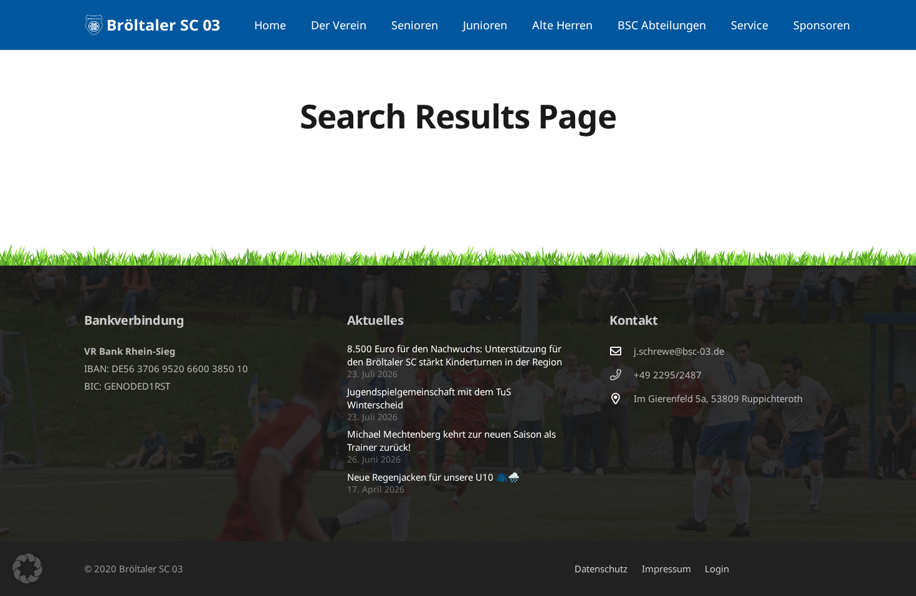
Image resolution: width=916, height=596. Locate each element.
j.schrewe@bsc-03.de (679, 351)
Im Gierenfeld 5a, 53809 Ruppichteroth (718, 398)
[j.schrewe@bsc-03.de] (621, 351)
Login (717, 568)
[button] (373, 25)
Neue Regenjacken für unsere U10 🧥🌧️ (433, 477)
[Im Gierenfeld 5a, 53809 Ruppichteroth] (621, 398)
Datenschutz (601, 568)
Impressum (666, 568)
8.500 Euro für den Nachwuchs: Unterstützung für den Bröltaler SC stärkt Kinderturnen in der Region (454, 355)
